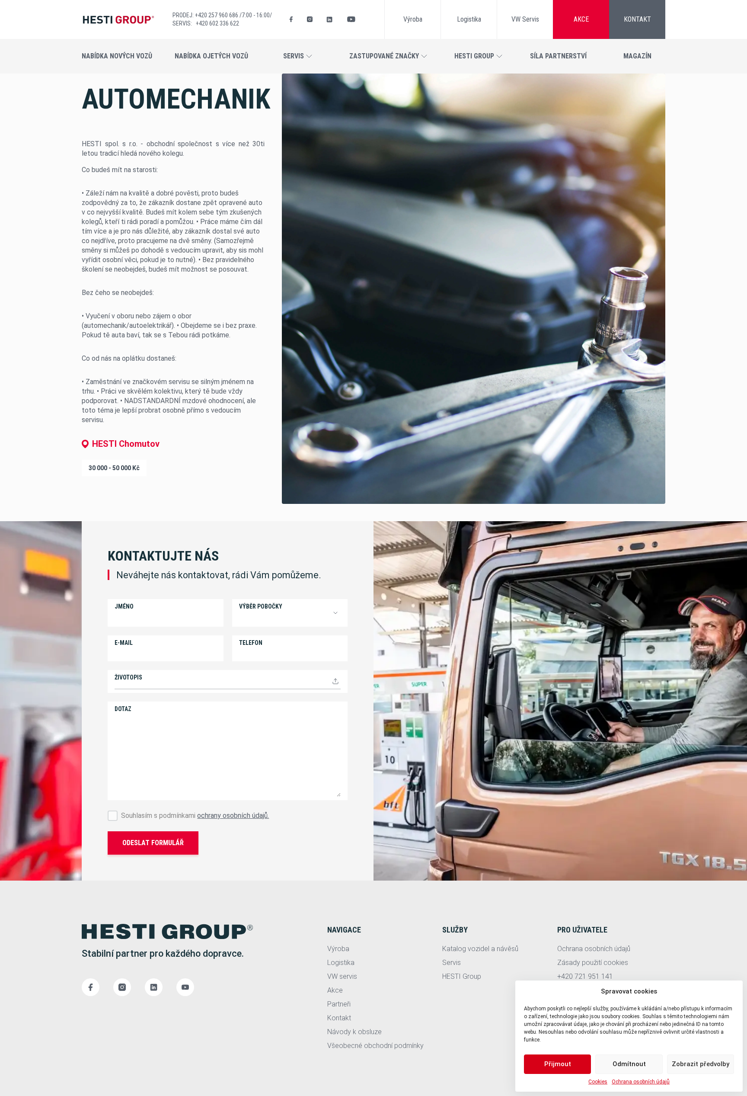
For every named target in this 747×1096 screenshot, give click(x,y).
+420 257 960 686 (217, 15)
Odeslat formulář (153, 843)
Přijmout (557, 1064)
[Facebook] (291, 19)
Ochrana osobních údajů (641, 1082)
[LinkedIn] (329, 19)
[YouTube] (351, 19)
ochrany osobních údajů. (233, 815)
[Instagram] (310, 19)
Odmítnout (629, 1064)
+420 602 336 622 (217, 23)
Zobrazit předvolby (700, 1064)
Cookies (597, 1082)
